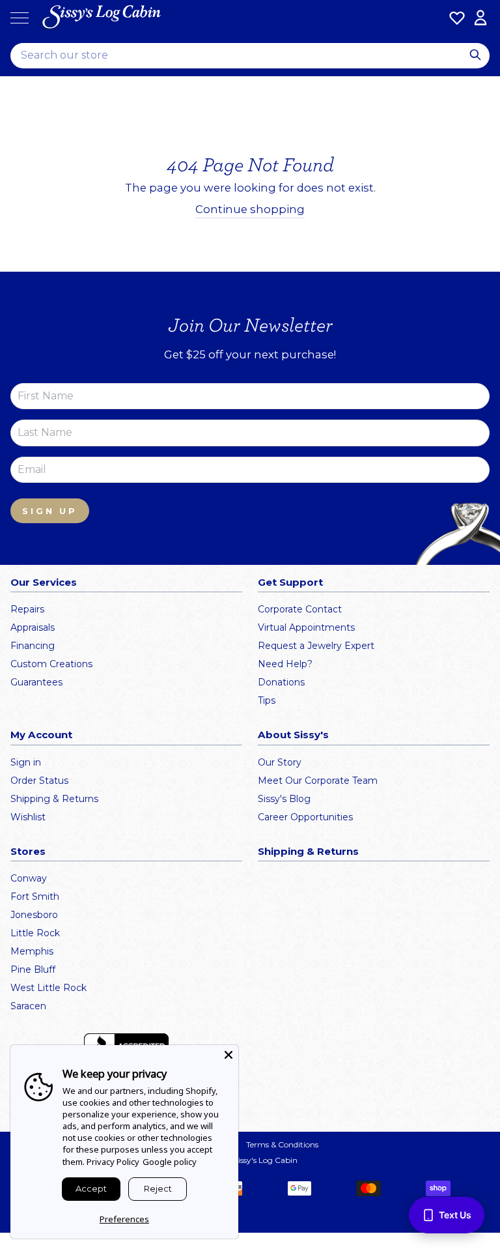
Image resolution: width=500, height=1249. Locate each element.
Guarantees (36, 682)
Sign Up (49, 511)
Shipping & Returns (54, 799)
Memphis (31, 951)
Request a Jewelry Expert (316, 646)
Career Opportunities (305, 817)
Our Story (279, 762)
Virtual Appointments (306, 627)
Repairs (27, 609)
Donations (281, 682)
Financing (32, 646)
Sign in (25, 762)
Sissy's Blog (284, 799)
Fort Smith (34, 896)
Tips (266, 700)
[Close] (228, 1054)
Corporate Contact (300, 609)
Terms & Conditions (282, 1144)
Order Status (39, 780)
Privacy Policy (113, 1162)
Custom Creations (51, 664)
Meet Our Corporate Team (318, 780)
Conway (28, 878)
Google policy (170, 1162)
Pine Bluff (32, 969)
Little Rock (35, 933)
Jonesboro (34, 915)
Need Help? (285, 664)
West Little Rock (48, 988)
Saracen (28, 1006)
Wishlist (28, 817)
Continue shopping (250, 209)
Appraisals (32, 627)
